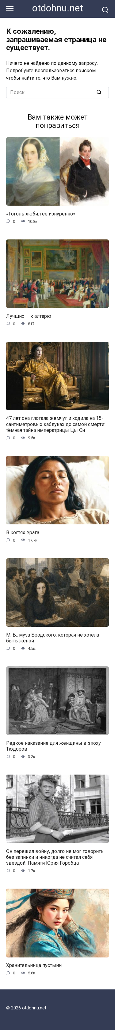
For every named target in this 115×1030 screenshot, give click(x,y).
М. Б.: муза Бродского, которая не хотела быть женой (52, 637)
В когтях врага (22, 532)
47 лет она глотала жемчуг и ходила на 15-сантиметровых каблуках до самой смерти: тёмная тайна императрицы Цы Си (55, 424)
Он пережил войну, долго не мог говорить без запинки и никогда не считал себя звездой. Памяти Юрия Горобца (55, 857)
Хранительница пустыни (34, 965)
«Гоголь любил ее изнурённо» (40, 213)
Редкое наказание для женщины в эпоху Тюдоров (53, 746)
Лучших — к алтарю (28, 316)
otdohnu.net (57, 8)
